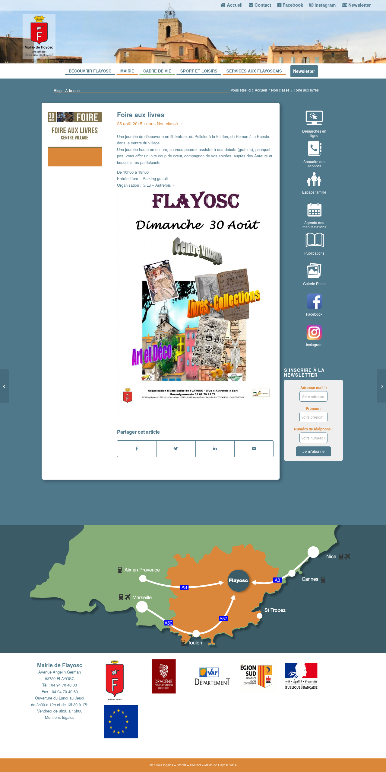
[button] (126, 678)
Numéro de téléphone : (313, 429)
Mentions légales (59, 717)
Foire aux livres (140, 114)
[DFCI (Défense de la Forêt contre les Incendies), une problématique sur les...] (4, 386)
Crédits (181, 765)
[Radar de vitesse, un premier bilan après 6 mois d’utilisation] (381, 386)
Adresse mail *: (313, 387)
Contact (195, 765)
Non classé (280, 90)
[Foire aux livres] (75, 139)
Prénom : (313, 408)
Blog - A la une (67, 90)
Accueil (261, 90)
